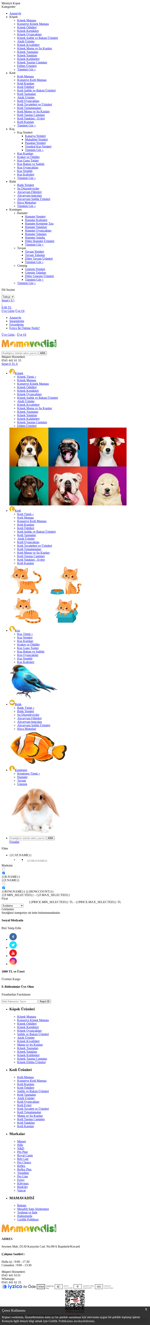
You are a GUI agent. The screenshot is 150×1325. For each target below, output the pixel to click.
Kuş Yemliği (24, 171)
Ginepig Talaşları (35, 272)
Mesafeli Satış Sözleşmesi (33, 1209)
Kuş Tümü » (25, 634)
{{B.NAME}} (11, 876)
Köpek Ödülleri (27, 27)
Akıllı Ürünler (26, 41)
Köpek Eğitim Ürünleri (31, 1062)
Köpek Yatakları (27, 55)
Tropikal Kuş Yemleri (38, 146)
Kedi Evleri (24, 1105)
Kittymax (23, 1183)
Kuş (17, 630)
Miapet (21, 1141)
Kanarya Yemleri (35, 136)
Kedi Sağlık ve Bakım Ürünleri (36, 90)
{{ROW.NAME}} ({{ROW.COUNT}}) (27, 891)
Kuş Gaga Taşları (28, 160)
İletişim (21, 1205)
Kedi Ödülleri (25, 87)
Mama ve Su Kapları (30, 1044)
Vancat (21, 1190)
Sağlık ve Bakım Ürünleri (33, 1034)
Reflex (21, 1166)
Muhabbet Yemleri (36, 139)
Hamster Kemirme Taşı (39, 223)
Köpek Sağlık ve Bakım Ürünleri (37, 38)
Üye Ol (19, 311)
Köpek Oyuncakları (29, 34)
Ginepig (22, 784)
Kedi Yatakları (26, 1122)
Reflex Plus (24, 1169)
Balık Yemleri (25, 185)
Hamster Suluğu (35, 237)
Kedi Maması (25, 76)
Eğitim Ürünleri (27, 66)
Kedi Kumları (25, 83)
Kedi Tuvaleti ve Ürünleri (33, 1108)
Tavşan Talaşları (35, 255)
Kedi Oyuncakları (28, 101)
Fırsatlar (14, 842)
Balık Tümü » (25, 707)
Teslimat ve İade (27, 1212)
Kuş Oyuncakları (27, 167)
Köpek (19, 373)
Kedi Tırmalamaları (29, 108)
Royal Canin (25, 1155)
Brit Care (23, 1159)
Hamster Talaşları (35, 234)
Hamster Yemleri (35, 216)
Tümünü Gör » (26, 69)
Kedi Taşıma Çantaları (31, 115)
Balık (18, 704)
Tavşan (21, 780)
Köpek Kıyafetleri (28, 45)
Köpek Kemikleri (28, 31)
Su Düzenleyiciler (28, 188)
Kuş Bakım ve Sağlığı (30, 164)
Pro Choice (24, 1162)
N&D (20, 1148)
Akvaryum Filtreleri (29, 192)
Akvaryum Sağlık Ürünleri (33, 199)
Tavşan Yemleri (34, 251)
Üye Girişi (8, 311)
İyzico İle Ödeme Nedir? (24, 328)
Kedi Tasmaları (26, 94)
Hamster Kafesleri (36, 220)
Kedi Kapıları (25, 122)
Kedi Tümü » (25, 514)
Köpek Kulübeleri (28, 59)
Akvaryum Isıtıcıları (29, 195)
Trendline (23, 1173)
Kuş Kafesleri (25, 174)
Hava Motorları (26, 202)
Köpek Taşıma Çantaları (32, 62)
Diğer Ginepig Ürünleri (39, 276)
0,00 (4, 307)
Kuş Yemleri (24, 637)
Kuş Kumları (25, 153)
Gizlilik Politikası (27, 1219)
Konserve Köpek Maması (33, 23)
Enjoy (21, 1180)
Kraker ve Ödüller (28, 157)
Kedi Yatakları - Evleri (31, 118)
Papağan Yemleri (35, 143)
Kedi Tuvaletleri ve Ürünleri (34, 104)
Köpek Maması (26, 20)
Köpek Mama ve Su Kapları (34, 48)
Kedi (18, 510)
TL (7, 307)
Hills (20, 1145)
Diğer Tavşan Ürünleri (39, 258)
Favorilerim (16, 324)
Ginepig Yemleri (35, 269)
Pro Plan (22, 1152)
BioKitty (22, 1187)
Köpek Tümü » (26, 376)
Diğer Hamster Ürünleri (39, 241)
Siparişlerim (16, 321)
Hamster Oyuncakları (38, 230)
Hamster (22, 777)
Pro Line (22, 1176)
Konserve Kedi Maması (31, 80)
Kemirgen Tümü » (28, 773)
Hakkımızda (24, 1216)
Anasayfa (15, 13)
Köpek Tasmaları (27, 52)
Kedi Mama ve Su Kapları (33, 111)
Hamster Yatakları (36, 227)
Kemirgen (21, 770)
